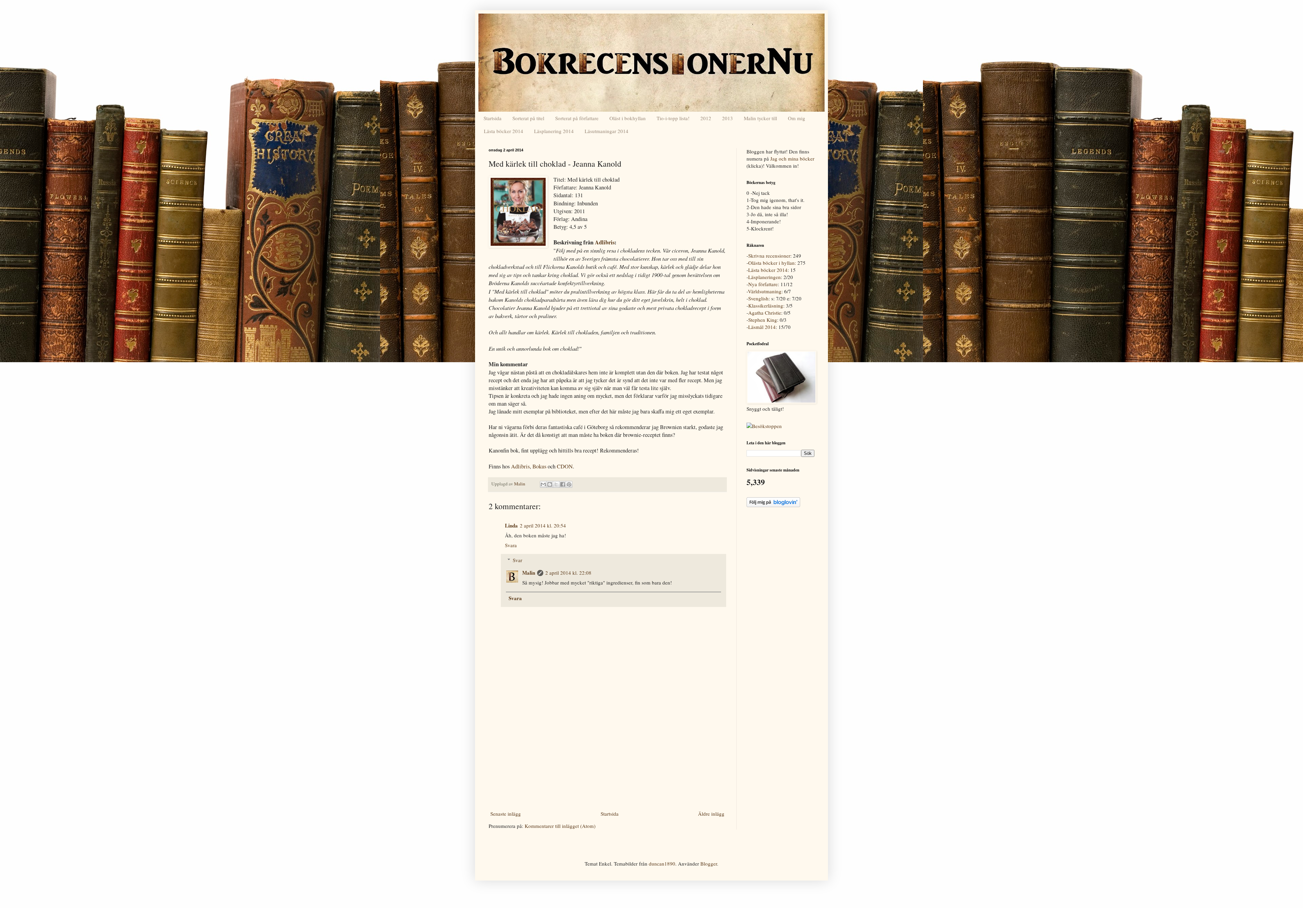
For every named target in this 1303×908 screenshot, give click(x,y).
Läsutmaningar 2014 (606, 131)
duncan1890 (662, 863)
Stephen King (762, 319)
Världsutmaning (764, 291)
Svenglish (758, 298)
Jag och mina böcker (792, 158)
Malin (528, 572)
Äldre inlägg (711, 813)
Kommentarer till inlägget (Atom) (560, 825)
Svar (517, 560)
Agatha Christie (764, 312)
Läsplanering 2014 (554, 131)
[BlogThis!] (549, 484)
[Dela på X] (556, 484)
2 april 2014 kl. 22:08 (568, 572)
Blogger (708, 863)
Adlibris (605, 242)
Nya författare (763, 284)
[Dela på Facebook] (562, 484)
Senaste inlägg (505, 813)
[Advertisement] (607, 757)
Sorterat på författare (577, 118)
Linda (511, 525)
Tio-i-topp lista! (673, 118)
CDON (565, 466)
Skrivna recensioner (769, 255)
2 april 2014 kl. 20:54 (543, 525)
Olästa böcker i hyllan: (772, 262)
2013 (727, 118)
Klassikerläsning (765, 305)
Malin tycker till (760, 118)
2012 (705, 118)
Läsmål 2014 (762, 326)
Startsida (493, 118)
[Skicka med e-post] (543, 484)
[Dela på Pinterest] (569, 484)
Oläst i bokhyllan (627, 118)
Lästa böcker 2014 (503, 131)
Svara (511, 545)
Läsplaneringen (764, 277)
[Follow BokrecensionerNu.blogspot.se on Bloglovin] (773, 505)
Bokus (539, 466)
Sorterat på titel (528, 118)
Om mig (796, 118)
